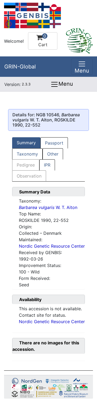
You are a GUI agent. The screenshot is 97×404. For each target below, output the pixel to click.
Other (52, 154)
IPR (47, 165)
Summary (26, 142)
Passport (54, 143)
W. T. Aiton (48, 207)
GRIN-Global (20, 66)
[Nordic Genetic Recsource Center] (32, 15)
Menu (65, 84)
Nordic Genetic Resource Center (52, 246)
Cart (42, 40)
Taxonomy (27, 154)
